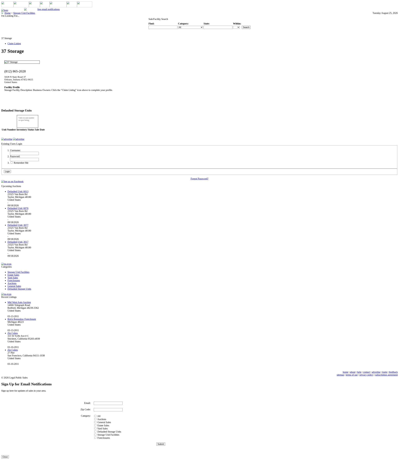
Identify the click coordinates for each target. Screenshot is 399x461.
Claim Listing (14, 43)
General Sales (14, 286)
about (352, 372)
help (359, 372)
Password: (15, 156)
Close (5, 457)
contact (366, 372)
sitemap (340, 375)
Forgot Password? (199, 178)
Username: (15, 150)
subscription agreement (386, 375)
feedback (393, 372)
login (384, 372)
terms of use (352, 375)
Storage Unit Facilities (18, 272)
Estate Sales (13, 275)
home (345, 372)
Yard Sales (12, 277)
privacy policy (366, 375)
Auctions (11, 283)
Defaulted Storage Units (19, 289)
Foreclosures (13, 280)
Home (8, 13)
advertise (376, 372)
